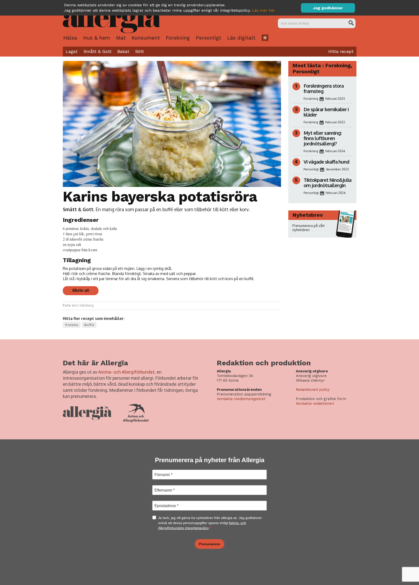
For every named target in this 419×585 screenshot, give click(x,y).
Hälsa (70, 38)
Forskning (178, 38)
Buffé (89, 325)
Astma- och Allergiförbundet (126, 372)
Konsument (146, 38)
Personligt (208, 38)
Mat (121, 38)
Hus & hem (96, 38)
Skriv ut (80, 290)
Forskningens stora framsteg (324, 88)
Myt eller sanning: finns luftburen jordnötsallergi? (322, 138)
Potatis (71, 325)
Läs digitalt (241, 38)
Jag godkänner (328, 8)
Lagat (72, 51)
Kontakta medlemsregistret (241, 399)
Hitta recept (341, 51)
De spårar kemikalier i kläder (326, 112)
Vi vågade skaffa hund (326, 162)
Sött (139, 51)
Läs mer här (263, 10)
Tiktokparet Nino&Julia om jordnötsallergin (327, 182)
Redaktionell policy (313, 389)
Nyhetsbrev (307, 215)
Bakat (123, 51)
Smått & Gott (97, 51)
